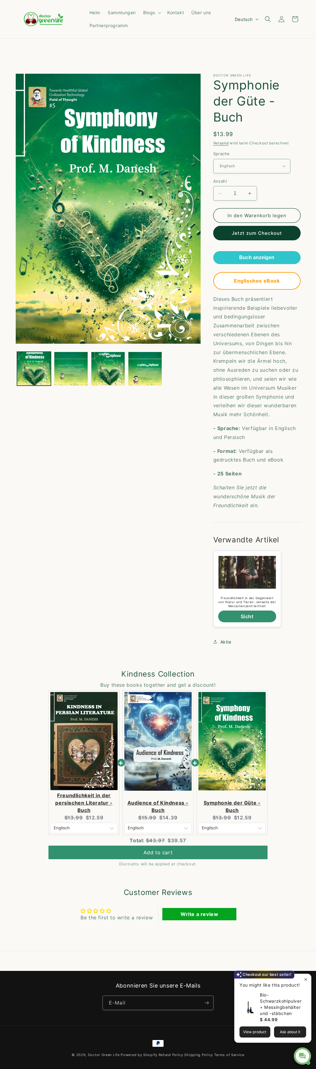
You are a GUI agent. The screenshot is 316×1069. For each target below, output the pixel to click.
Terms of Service (229, 1055)
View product (254, 1032)
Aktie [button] (225, 641)
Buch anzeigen (256, 257)
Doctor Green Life (104, 1055)
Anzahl (220, 181)
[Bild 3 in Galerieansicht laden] (108, 369)
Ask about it (290, 1032)
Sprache (221, 153)
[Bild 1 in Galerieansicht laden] (34, 369)
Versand (221, 143)
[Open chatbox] (302, 1056)
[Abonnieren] (206, 1003)
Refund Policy (171, 1055)
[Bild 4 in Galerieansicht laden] (145, 369)
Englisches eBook (257, 281)
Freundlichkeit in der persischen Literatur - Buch (83, 802)
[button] (151, 12)
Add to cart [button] (158, 852)
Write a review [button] (199, 914)
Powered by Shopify (139, 1055)
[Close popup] (305, 979)
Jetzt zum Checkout (257, 233)
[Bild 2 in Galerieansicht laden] (71, 369)
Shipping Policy (198, 1055)
